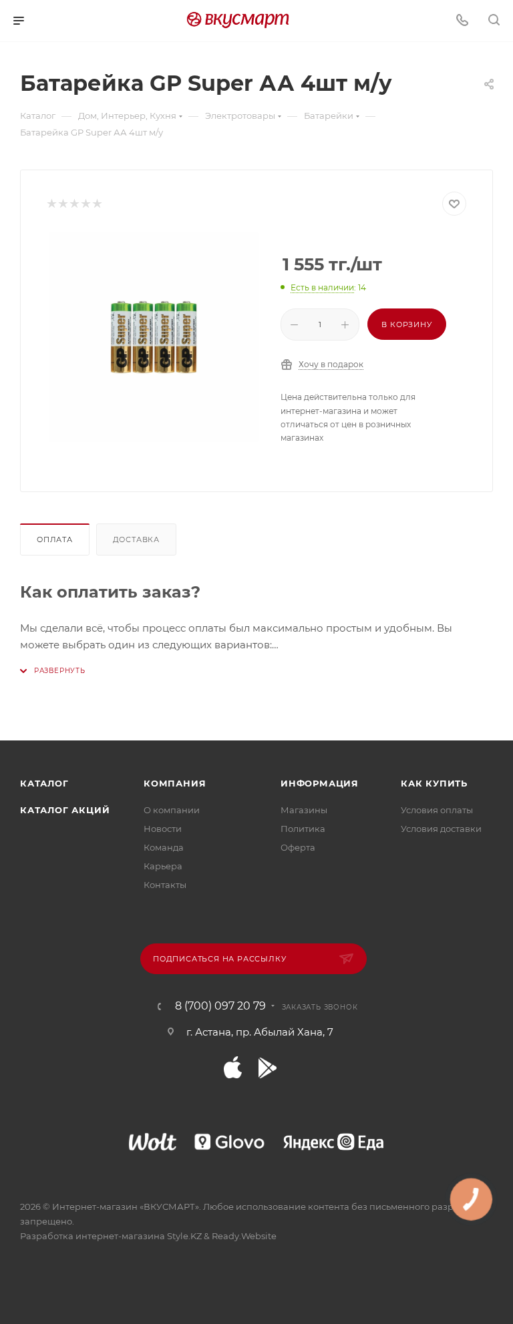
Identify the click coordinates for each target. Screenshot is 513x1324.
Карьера (163, 866)
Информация (320, 783)
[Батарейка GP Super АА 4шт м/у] (154, 337)
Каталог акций (65, 810)
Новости (163, 828)
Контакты (165, 884)
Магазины (304, 810)
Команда (164, 847)
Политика (303, 828)
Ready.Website (244, 1236)
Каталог (44, 783)
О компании (172, 810)
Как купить (434, 783)
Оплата (55, 539)
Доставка (136, 539)
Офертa (298, 847)
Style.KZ (184, 1236)
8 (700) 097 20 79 (220, 1006)
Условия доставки (441, 828)
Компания (175, 783)
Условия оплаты (437, 810)
